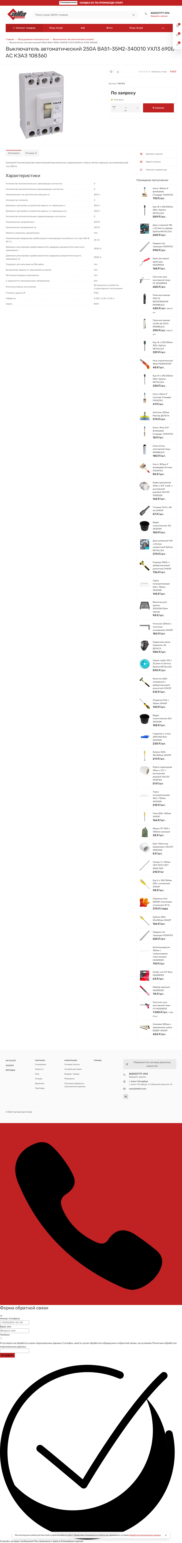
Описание (13, 153)
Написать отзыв (159, 71)
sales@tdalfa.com (137, 1089)
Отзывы (38, 1078)
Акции (10, 1065)
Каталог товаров (25, 27)
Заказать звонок (159, 16)
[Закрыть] (1, 1315)
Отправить (7, 1355)
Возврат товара (71, 1074)
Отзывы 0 (31, 153)
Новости (39, 1069)
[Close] (165, 1535)
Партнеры (40, 1088)
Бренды (10, 1070)
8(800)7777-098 (160, 13)
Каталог (11, 1060)
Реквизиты (69, 1078)
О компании (40, 1064)
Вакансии (39, 1083)
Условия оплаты (72, 1064)
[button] (177, 26)
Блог (37, 1074)
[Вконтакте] (125, 1096)
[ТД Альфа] (17, 15)
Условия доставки (73, 1069)
